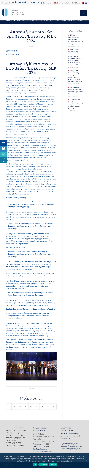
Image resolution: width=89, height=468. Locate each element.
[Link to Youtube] (13, 3)
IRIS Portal (76, 3)
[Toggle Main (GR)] (83, 13)
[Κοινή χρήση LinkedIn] (31, 406)
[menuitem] (46, 3)
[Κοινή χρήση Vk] (42, 406)
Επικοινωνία (47, 3)
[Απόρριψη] (86, 461)
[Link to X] (9, 3)
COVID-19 (56, 3)
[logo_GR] (16, 12)
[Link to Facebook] (2, 3)
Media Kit (66, 3)
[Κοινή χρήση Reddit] (48, 406)
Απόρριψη (43, 464)
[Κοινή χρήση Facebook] (8, 406)
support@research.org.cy (43, 451)
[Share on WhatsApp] (20, 406)
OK (35, 464)
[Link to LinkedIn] (6, 3)
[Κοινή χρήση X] (14, 406)
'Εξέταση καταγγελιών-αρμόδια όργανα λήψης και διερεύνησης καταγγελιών (71, 446)
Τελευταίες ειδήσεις (15, 20)
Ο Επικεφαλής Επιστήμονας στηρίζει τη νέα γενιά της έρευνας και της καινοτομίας (75, 104)
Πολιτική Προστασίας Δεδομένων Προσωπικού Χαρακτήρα (70, 436)
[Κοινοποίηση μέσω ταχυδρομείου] (53, 406)
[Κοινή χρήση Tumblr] (37, 406)
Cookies (53, 464)
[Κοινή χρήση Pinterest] (25, 406)
